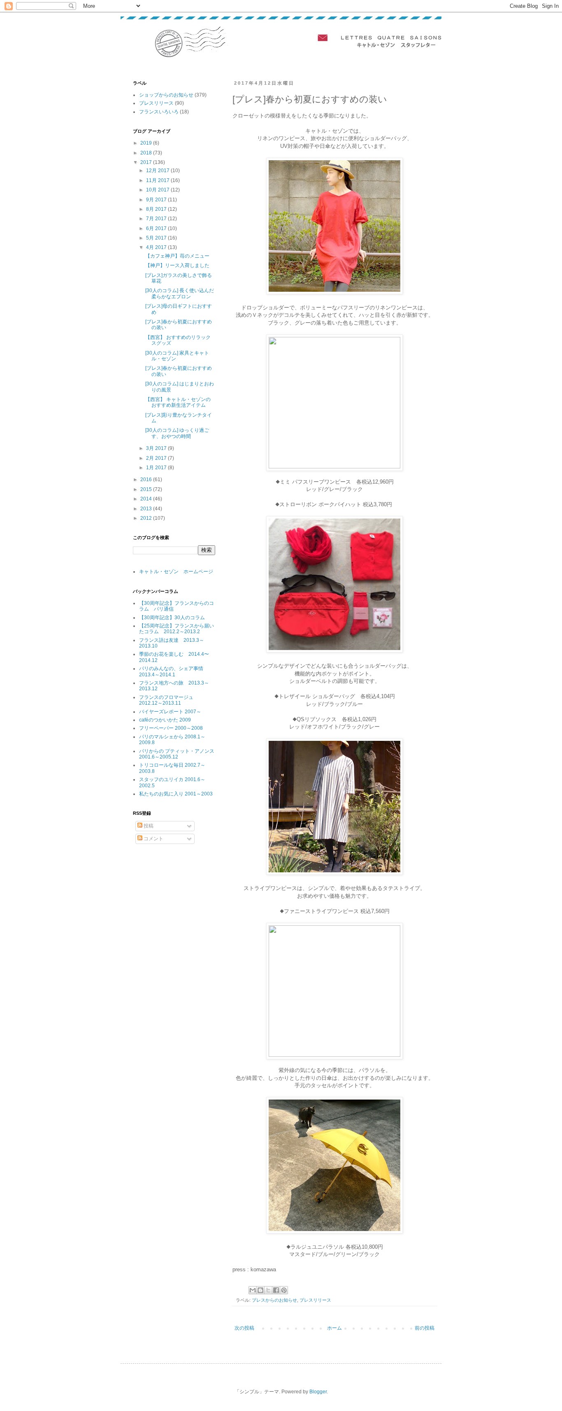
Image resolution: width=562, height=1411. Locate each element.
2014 (146, 499)
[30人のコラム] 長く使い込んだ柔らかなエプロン (179, 293)
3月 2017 (157, 448)
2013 (146, 509)
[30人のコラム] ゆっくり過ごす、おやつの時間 (177, 433)
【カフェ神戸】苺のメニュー (177, 256)
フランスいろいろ (159, 112)
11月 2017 (158, 180)
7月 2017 (157, 218)
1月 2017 (157, 467)
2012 (146, 518)
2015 (146, 489)
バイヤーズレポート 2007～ (170, 712)
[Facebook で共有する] (276, 1290)
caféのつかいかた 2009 (165, 720)
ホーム (334, 1328)
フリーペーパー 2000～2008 (171, 728)
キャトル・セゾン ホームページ (176, 571)
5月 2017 (157, 238)
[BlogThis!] (260, 1290)
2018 (146, 153)
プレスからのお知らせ (274, 1300)
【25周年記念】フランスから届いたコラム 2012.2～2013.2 (176, 628)
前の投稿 (424, 1328)
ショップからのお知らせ (166, 95)
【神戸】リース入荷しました (177, 265)
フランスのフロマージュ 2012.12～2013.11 (168, 700)
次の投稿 (244, 1328)
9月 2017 (157, 200)
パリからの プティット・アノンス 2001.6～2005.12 (176, 754)
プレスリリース (315, 1300)
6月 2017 (157, 228)
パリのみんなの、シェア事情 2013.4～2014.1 (173, 671)
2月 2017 (157, 458)
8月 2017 (157, 209)
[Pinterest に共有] (284, 1290)
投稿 (147, 826)
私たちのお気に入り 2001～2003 (176, 794)
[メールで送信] (252, 1290)
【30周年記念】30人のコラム (172, 617)
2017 (146, 162)
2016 (146, 479)
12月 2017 (158, 170)
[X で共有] (268, 1290)
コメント (152, 839)
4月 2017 (157, 247)
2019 (146, 143)
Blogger (318, 1392)
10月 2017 (158, 190)
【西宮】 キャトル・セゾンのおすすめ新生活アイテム (178, 402)
